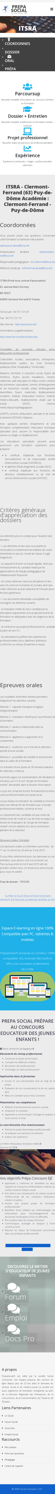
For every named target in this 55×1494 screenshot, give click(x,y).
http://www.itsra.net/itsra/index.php (19, 336)
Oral (9, 60)
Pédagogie (9, 1459)
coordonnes (17, 43)
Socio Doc (9, 1428)
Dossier (12, 52)
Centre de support (13, 1465)
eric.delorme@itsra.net (43, 262)
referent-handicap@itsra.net (37, 268)
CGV (40, 1489)
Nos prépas (10, 1447)
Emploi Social (11, 1434)
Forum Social (11, 1421)
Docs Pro (19, 1338)
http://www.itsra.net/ (26, 324)
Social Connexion (29, 1489)
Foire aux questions (14, 1453)
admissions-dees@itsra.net (14, 245)
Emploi (16, 1318)
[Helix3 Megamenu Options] (51, 9)
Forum (15, 1297)
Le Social (8, 1415)
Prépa (10, 68)
